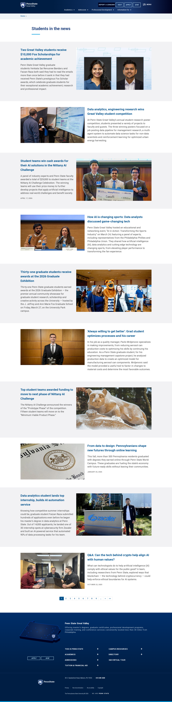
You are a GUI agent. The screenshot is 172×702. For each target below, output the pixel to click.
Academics (68, 10)
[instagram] (48, 648)
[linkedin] (38, 648)
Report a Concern (106, 5)
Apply (128, 5)
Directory (114, 654)
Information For (123, 10)
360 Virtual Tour (117, 660)
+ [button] (97, 649)
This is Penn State (74, 649)
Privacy (67, 688)
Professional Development (102, 10)
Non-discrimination (78, 688)
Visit (120, 5)
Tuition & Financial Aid (76, 665)
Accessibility (90, 688)
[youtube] (43, 648)
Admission (82, 10)
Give (137, 5)
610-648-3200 (100, 678)
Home (23, 16)
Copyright (100, 688)
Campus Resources (118, 649)
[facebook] (32, 648)
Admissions (70, 660)
